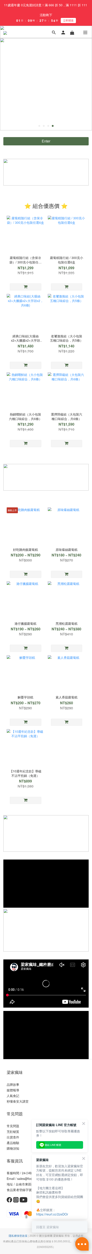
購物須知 (13, 1148)
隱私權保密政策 (18, 1235)
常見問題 (13, 1126)
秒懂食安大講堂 (18, 1101)
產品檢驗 (13, 1142)
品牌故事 (13, 1084)
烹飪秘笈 (13, 1131)
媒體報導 (13, 1090)
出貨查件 (13, 1137)
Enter (46, 141)
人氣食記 (13, 1095)
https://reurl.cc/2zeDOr (52, 1214)
